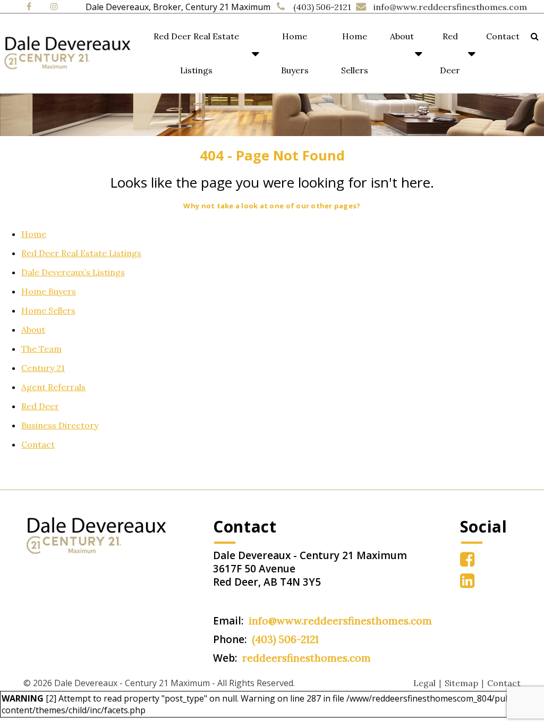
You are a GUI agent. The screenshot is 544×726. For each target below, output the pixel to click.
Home (33, 234)
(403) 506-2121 (322, 7)
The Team (41, 348)
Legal (424, 683)
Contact (503, 36)
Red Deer (450, 53)
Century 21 (43, 367)
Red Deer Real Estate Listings (196, 53)
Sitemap (461, 683)
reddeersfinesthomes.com (306, 658)
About (402, 36)
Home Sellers (354, 53)
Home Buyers (295, 53)
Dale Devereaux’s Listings (73, 272)
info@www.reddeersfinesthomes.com (450, 7)
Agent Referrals (53, 387)
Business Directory (59, 425)
